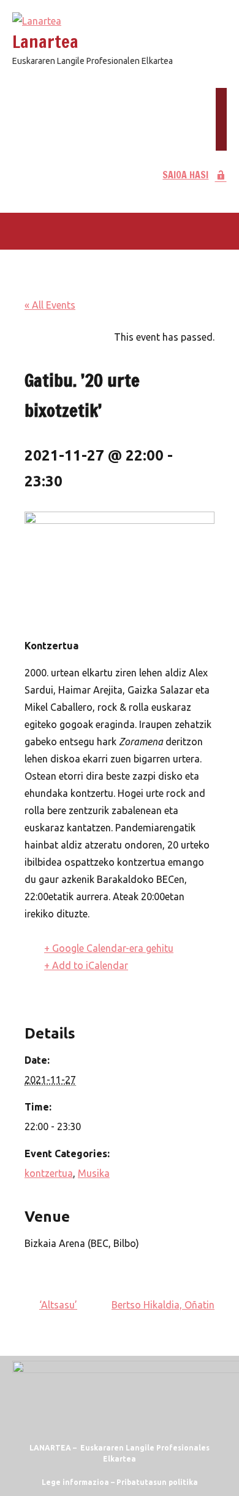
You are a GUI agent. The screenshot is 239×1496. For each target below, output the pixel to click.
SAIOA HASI (185, 174)
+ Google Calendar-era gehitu (108, 948)
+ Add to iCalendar (86, 965)
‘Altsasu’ (58, 1304)
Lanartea (45, 41)
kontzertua (49, 1173)
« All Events (50, 305)
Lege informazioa (75, 1482)
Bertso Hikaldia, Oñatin (163, 1304)
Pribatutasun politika (157, 1482)
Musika (94, 1173)
